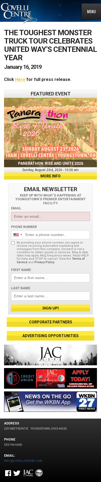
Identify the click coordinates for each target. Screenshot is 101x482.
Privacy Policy (44, 262)
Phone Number (24, 227)
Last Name (20, 288)
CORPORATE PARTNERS (50, 322)
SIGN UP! (50, 308)
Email (16, 208)
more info (50, 176)
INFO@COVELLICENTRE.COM (23, 460)
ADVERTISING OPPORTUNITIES (50, 336)
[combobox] (17, 234)
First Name (21, 270)
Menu (91, 11)
